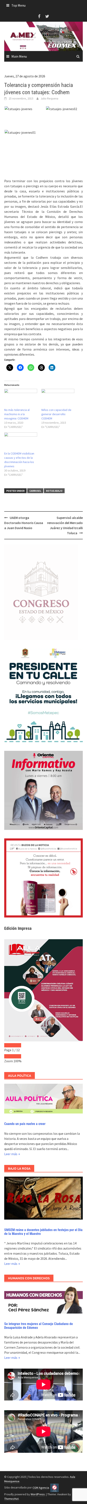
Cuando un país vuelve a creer (24, 1124)
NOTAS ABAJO (54, 490)
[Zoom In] (17, 1056)
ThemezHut (11, 1499)
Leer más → (12, 1154)
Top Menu (18, 5)
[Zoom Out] (8, 1056)
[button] (25, 109)
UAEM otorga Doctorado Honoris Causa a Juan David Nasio (23, 523)
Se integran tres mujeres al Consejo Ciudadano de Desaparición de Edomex (38, 1326)
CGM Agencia (41, 1488)
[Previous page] (8, 1045)
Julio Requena (49, 98)
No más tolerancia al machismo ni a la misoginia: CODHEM (17, 414)
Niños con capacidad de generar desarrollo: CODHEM (56, 414)
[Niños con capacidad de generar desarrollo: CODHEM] (57, 398)
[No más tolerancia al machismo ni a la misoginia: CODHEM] (20, 398)
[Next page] (17, 1045)
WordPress (38, 1494)
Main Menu (19, 56)
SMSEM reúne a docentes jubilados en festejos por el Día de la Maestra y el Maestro (43, 1232)
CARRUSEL (35, 490)
